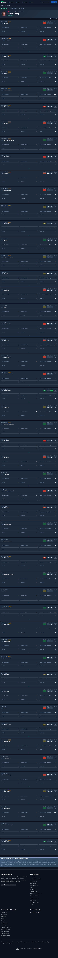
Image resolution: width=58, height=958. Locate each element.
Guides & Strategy (5, 935)
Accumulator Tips (34, 885)
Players (3, 918)
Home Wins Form (5, 929)
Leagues (3, 920)
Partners (32, 904)
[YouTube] (36, 912)
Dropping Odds (33, 891)
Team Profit (4, 912)
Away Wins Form (5, 931)
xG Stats (32, 889)
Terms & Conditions (6, 941)
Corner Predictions (34, 895)
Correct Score (4, 923)
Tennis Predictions (34, 898)
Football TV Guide (34, 902)
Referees (3, 916)
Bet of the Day (33, 881)
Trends (25, 2)
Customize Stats (54, 18)
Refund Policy (23, 941)
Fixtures (12, 2)
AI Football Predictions (35, 879)
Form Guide (4, 914)
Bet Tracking (33, 900)
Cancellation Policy (32, 941)
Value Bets (32, 876)
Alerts (18, 2)
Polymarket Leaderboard (36, 893)
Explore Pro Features (8, 884)
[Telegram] (34, 912)
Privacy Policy (15, 941)
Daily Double (33, 883)
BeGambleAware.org (37, 948)
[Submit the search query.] (49, 2)
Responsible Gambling (43, 941)
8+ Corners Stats (5, 933)
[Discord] (39, 912)
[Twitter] (31, 912)
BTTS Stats (4, 925)
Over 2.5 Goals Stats (6, 927)
